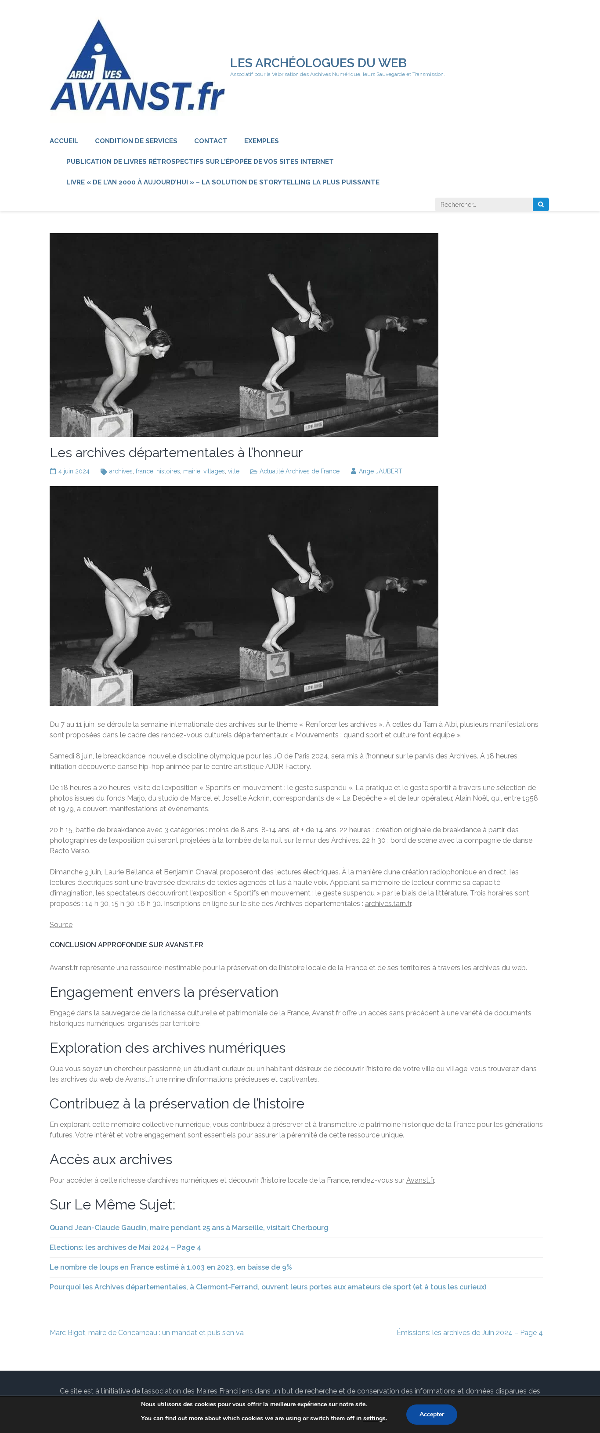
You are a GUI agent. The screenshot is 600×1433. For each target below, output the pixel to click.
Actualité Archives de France (300, 471)
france (144, 471)
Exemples (261, 141)
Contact (211, 141)
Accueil (64, 141)
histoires (168, 471)
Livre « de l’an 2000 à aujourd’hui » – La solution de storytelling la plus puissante (223, 182)
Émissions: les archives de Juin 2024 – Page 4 (470, 1332)
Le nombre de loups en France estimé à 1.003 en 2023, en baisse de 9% (171, 1267)
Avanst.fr (420, 1180)
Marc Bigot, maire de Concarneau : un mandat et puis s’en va (147, 1332)
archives (121, 471)
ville (233, 471)
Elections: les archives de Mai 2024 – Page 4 (125, 1247)
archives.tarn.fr (388, 903)
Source (61, 924)
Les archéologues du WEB (318, 63)
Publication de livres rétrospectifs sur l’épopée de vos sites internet (200, 162)
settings (374, 1418)
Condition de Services (136, 141)
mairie (191, 471)
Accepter (431, 1414)
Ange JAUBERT (380, 471)
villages (214, 471)
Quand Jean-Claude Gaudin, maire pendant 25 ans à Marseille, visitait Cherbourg (189, 1228)
